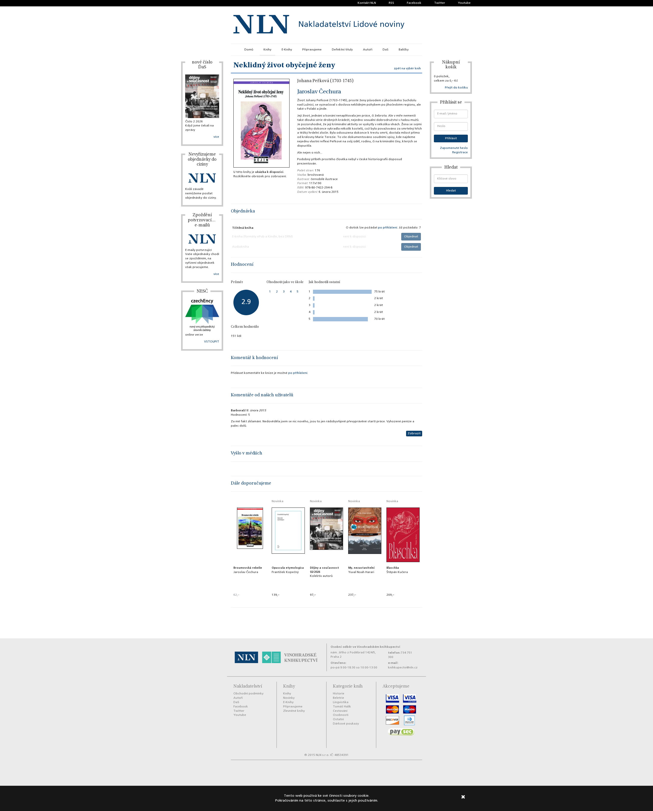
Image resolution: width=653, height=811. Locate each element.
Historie (338, 694)
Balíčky (404, 50)
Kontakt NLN (367, 3)
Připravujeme (312, 50)
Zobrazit (414, 434)
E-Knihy (287, 50)
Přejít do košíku (456, 88)
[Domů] (319, 25)
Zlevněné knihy (294, 711)
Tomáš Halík (342, 707)
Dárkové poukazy (346, 724)
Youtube (464, 3)
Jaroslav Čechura (319, 92)
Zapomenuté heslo (454, 148)
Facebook (414, 3)
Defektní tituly (342, 50)
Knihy (267, 50)
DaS (385, 50)
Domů (248, 50)
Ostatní (338, 719)
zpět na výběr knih (407, 69)
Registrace (460, 152)
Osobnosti (340, 715)
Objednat (411, 237)
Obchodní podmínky (248, 694)
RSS (391, 3)
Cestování (340, 711)
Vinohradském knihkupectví (378, 647)
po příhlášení (387, 228)
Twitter (439, 3)
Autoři (367, 50)
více (216, 137)
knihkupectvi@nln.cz (403, 668)
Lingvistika (340, 702)
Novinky (289, 698)
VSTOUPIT (211, 342)
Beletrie (338, 698)
